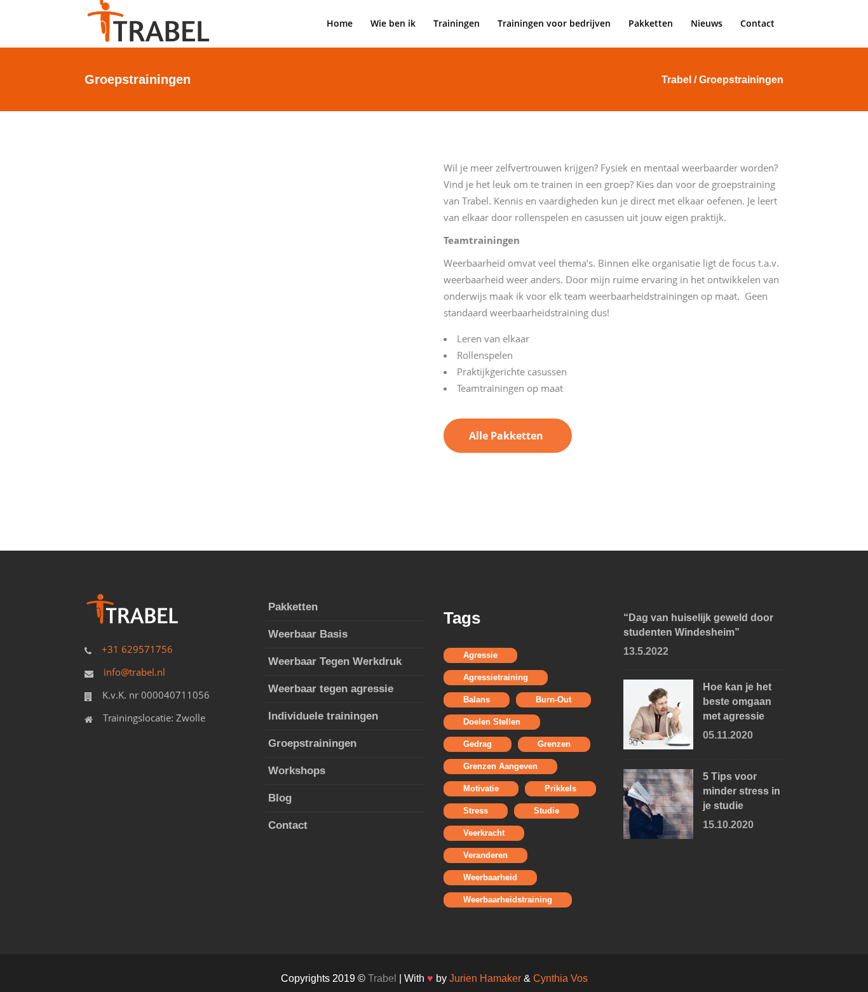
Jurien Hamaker (486, 978)
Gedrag (477, 744)
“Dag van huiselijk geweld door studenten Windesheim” (698, 625)
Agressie (480, 655)
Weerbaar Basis (308, 634)
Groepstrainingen (312, 743)
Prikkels (560, 788)
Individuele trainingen (323, 716)
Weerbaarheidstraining (507, 899)
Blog (280, 798)
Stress (475, 810)
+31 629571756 (137, 649)
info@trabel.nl (134, 672)
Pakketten (293, 607)
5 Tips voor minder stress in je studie (741, 791)
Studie (546, 810)
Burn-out (553, 699)
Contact (288, 825)
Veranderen (485, 855)
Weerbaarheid (490, 877)
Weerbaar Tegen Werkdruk (335, 661)
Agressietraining (495, 677)
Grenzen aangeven (500, 766)
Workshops (296, 771)
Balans (476, 699)
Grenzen (554, 744)
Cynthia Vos (560, 978)
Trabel (676, 79)
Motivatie (481, 788)
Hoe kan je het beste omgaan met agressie (737, 701)
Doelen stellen (491, 722)
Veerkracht (484, 833)
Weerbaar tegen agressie (330, 689)
